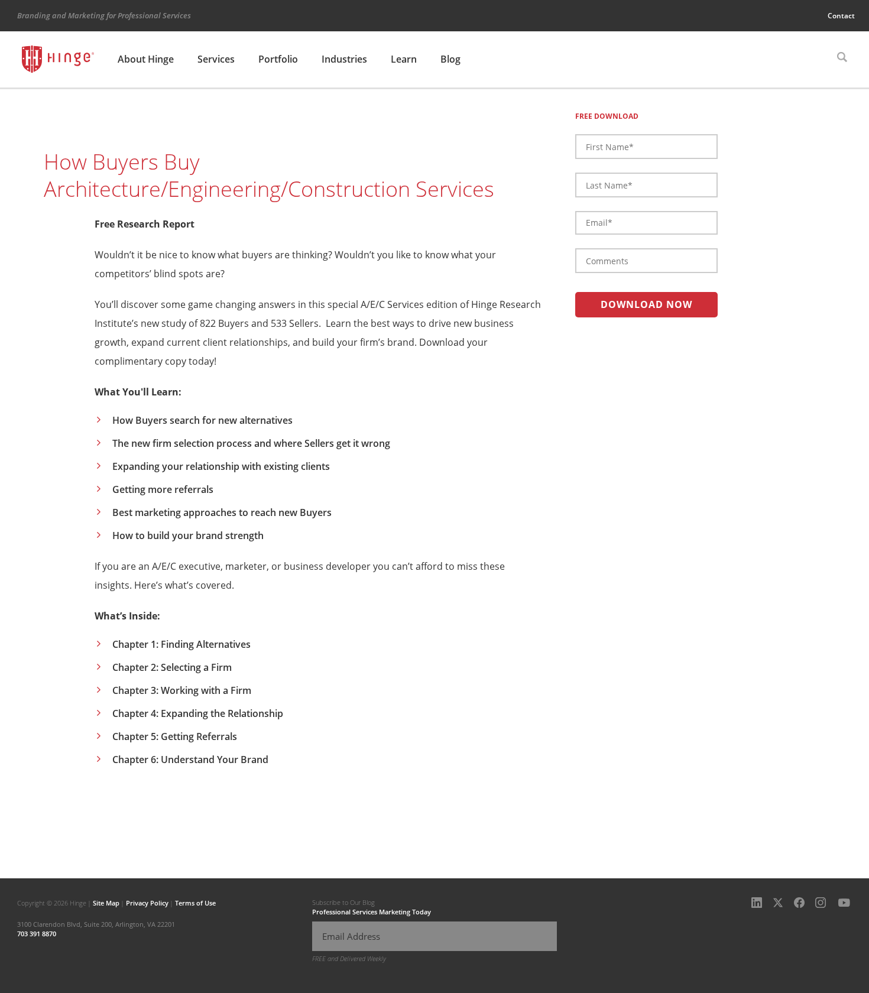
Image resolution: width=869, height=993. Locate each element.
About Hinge (146, 59)
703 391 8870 (36, 933)
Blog (450, 59)
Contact (841, 16)
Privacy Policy (147, 902)
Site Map (106, 902)
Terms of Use (195, 902)
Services (216, 59)
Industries (344, 59)
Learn (404, 59)
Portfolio (278, 59)
